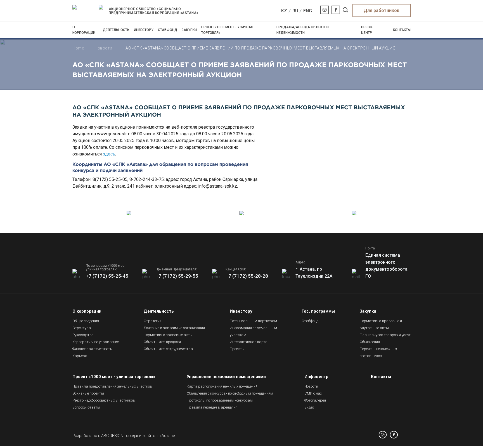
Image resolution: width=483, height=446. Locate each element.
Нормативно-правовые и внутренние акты (381, 324)
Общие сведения (85, 321)
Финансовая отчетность (92, 349)
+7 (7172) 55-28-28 (247, 276)
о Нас (313, 393)
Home (78, 48)
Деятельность (116, 30)
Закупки (189, 30)
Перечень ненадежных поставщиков (378, 352)
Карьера (79, 356)
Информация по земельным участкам (253, 331)
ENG (307, 10)
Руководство (82, 335)
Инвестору (143, 30)
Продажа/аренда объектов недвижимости (302, 30)
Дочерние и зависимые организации (174, 328)
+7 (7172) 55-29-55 (177, 276)
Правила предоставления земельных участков (112, 386)
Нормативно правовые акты (168, 335)
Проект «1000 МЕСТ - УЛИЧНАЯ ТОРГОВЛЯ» (227, 30)
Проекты (237, 349)
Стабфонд (167, 30)
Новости (103, 48)
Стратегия (153, 321)
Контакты (402, 30)
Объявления (370, 342)
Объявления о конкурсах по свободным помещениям (230, 393)
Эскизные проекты (88, 393)
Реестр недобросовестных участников (103, 400)
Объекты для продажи (162, 342)
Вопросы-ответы (86, 407)
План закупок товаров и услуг (385, 335)
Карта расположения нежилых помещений (222, 386)
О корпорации (83, 30)
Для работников (381, 10)
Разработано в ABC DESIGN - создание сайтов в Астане (123, 435)
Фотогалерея (315, 400)
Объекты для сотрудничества (168, 349)
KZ (284, 10)
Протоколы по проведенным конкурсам (220, 400)
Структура (81, 328)
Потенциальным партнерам (253, 321)
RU (295, 10)
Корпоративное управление (95, 342)
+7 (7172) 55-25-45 (107, 276)
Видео (309, 407)
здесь (109, 154)
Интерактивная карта (248, 342)
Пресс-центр (367, 30)
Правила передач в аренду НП (212, 407)
